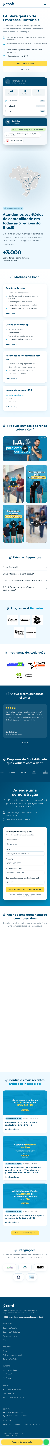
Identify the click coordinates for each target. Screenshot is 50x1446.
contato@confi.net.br (14, 1412)
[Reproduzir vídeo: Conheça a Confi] (25, 448)
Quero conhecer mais (25, 63)
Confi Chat (7, 1378)
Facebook (17, 1424)
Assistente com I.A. (10, 1336)
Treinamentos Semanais (12, 1355)
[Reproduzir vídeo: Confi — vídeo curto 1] (13, 484)
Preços (5, 1340)
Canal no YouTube (10, 1359)
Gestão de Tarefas (10, 1328)
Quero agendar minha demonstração (25, 889)
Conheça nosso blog (23, 1233)
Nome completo (12, 840)
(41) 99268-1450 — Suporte (16, 1416)
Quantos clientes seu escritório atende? (22, 878)
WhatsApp (10, 859)
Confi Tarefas (8, 1374)
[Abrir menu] (45, 3)
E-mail (8, 849)
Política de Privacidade (12, 1389)
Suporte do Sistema (11, 1370)
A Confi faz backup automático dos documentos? (19, 588)
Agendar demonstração (22, 1442)
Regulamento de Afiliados (13, 1397)
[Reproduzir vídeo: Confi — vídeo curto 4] (36, 524)
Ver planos (25, 69)
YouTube (36, 1424)
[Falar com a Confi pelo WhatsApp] (46, 1442)
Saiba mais (10, 313)
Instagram (7, 1424)
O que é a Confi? (10, 567)
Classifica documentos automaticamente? (22, 580)
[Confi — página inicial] (8, 4)
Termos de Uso (9, 1393)
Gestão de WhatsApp (11, 1332)
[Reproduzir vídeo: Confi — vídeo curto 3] (13, 524)
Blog (5, 1351)
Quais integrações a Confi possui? (18, 574)
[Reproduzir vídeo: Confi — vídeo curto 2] (36, 484)
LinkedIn (27, 1424)
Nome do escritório (14, 868)
